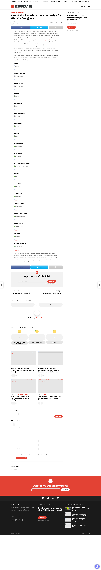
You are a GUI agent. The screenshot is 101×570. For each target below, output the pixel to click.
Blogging (19, 394)
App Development (21, 366)
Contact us (88, 533)
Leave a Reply (58, 416)
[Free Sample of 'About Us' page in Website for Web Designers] (1, 285)
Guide (45, 394)
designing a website (46, 39)
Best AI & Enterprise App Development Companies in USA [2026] (22, 370)
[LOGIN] (82, 6)
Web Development (17, 1)
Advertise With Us (84, 1)
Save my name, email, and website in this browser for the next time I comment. (34, 452)
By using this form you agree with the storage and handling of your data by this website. (39, 454)
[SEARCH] (84, 6)
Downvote (51, 305)
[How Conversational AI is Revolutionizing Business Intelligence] (23, 386)
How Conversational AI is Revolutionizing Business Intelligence (20, 398)
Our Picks (65, 1)
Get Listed (74, 1)
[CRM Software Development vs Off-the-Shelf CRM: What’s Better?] (50, 386)
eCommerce (45, 1)
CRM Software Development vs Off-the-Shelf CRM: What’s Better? (49, 398)
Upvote (23, 305)
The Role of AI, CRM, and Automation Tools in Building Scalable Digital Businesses (48, 370)
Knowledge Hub (55, 1)
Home (83, 533)
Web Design (27, 1)
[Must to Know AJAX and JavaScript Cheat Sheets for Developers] (99, 285)
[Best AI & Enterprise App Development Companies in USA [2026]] (23, 358)
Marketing (36, 1)
